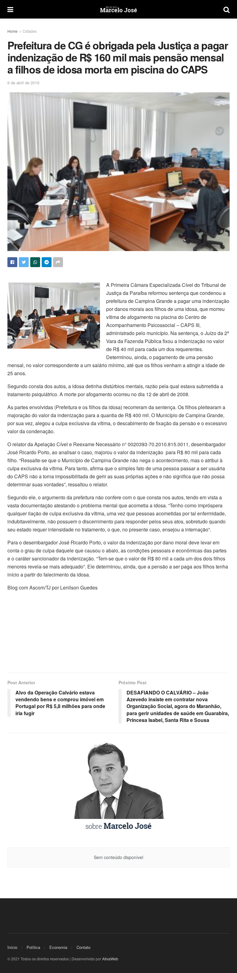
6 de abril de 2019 (23, 83)
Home (12, 31)
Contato (83, 947)
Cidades (30, 31)
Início (12, 947)
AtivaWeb (110, 958)
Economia (58, 947)
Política (33, 947)
